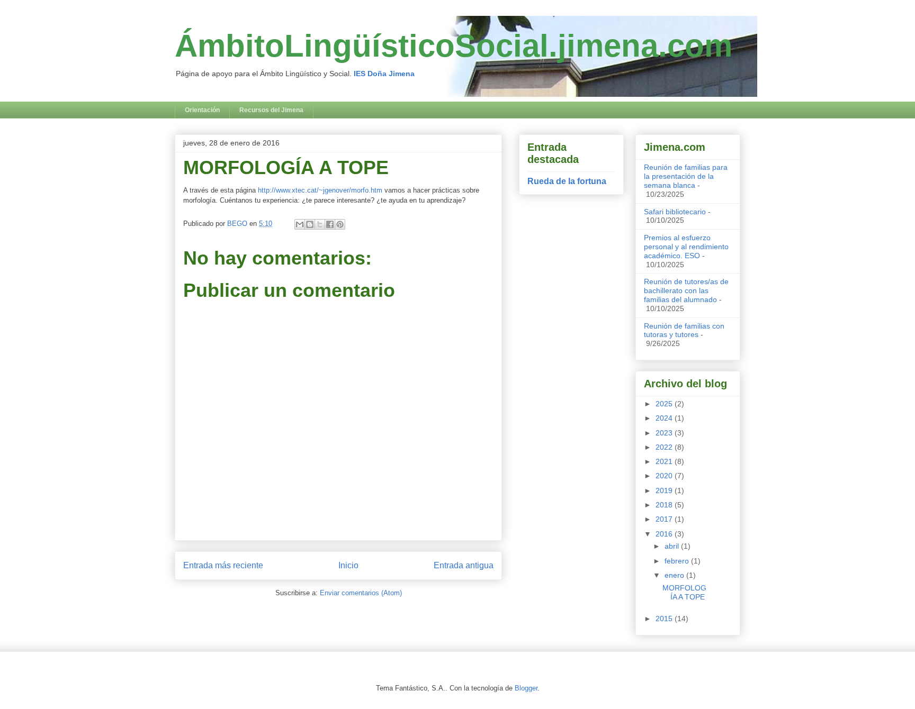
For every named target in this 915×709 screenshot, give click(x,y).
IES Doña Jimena (384, 73)
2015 (665, 618)
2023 (665, 433)
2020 (665, 475)
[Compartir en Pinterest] (340, 224)
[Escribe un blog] (309, 224)
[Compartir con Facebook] (330, 224)
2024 (665, 418)
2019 (665, 490)
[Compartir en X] (320, 224)
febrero (678, 561)
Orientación (202, 110)
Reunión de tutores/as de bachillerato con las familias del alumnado (686, 290)
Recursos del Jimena (271, 110)
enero (675, 575)
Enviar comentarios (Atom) (361, 593)
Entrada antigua (464, 565)
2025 (665, 403)
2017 (665, 519)
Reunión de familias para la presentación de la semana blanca (686, 176)
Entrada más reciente (223, 565)
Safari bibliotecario (675, 211)
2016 (665, 534)
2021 (665, 461)
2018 (665, 505)
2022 (665, 447)
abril (673, 546)
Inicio (348, 565)
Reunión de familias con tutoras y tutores (684, 330)
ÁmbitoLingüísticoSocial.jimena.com (453, 45)
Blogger (526, 688)
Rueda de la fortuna (566, 181)
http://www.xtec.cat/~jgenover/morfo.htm (320, 190)
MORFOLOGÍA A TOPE (684, 592)
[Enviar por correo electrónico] (299, 224)
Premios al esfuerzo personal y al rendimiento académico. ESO (686, 246)
